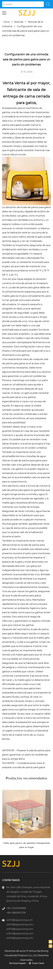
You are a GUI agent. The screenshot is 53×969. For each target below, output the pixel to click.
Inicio (7, 22)
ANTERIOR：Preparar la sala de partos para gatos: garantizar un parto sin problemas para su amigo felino (26, 754)
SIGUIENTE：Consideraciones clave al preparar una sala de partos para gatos (23, 765)
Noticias (18, 22)
